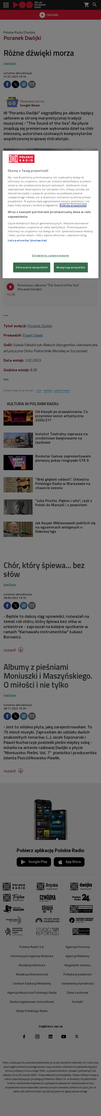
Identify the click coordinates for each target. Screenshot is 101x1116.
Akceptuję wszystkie (70, 267)
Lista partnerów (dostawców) (27, 240)
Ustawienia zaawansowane (50, 255)
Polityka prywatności (73, 205)
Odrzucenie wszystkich (32, 267)
